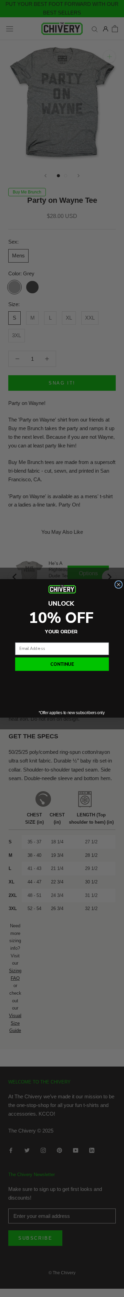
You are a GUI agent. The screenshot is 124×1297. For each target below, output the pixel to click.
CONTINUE (62, 664)
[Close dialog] (118, 584)
